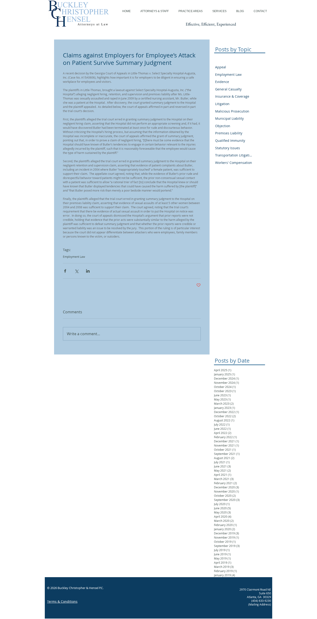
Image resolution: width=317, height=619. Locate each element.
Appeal (220, 67)
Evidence (222, 81)
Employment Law (74, 256)
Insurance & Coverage (232, 96)
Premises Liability (228, 133)
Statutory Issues (227, 148)
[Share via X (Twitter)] (76, 271)
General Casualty (228, 89)
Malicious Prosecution (232, 111)
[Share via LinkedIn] (88, 271)
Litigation (222, 104)
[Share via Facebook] (65, 271)
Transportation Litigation (233, 155)
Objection (222, 126)
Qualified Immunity (230, 140)
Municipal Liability (229, 118)
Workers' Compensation (233, 162)
